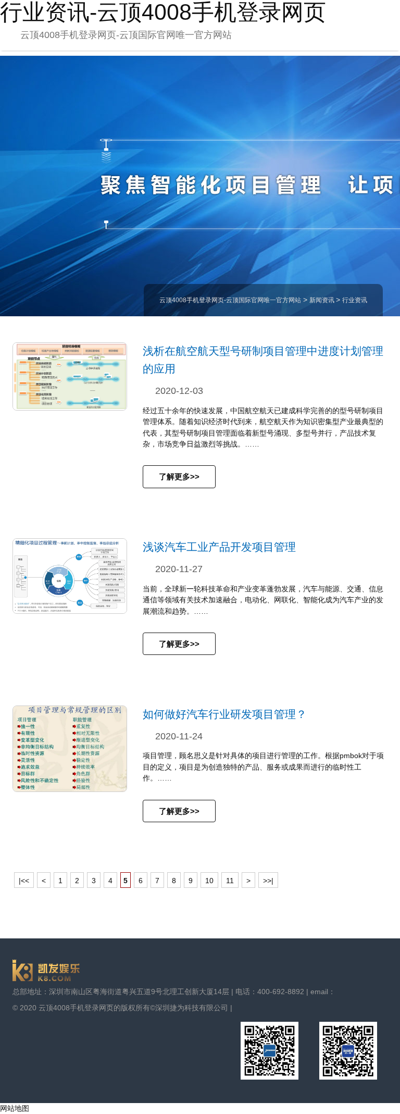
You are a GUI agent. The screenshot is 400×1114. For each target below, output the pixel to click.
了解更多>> (179, 476)
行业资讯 (354, 300)
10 (209, 880)
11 (230, 880)
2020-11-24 (179, 736)
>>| (268, 880)
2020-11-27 (179, 569)
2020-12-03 (179, 391)
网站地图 (14, 1108)
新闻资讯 (322, 300)
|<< (24, 880)
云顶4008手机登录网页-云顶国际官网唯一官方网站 (126, 35)
